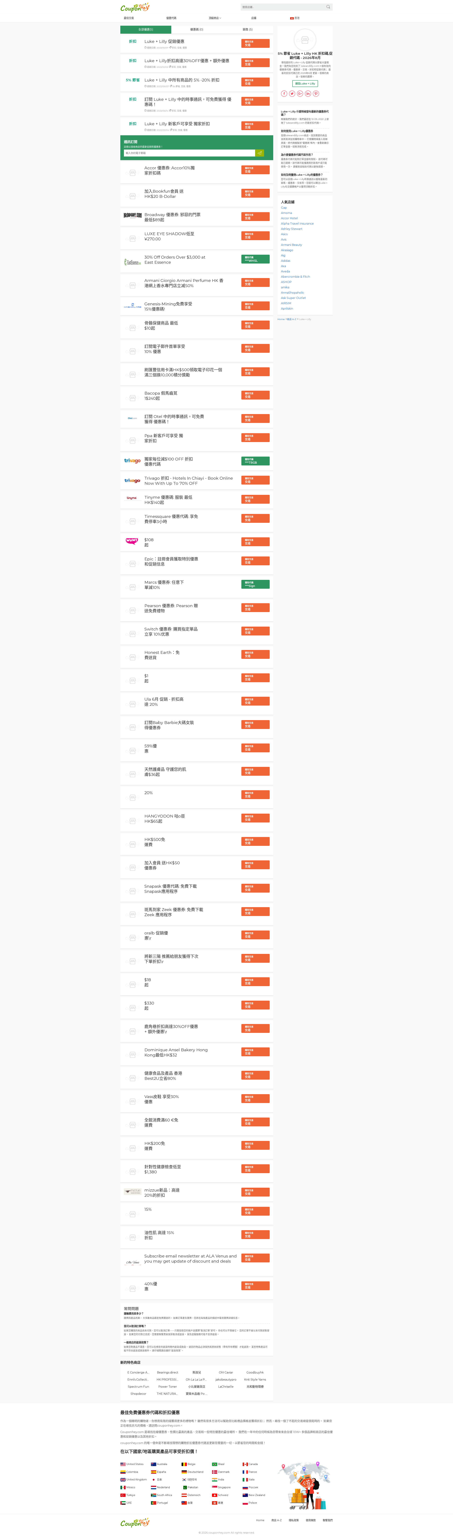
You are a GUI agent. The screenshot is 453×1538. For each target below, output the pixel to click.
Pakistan (192, 1487)
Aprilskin (287, 308)
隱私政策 (294, 1520)
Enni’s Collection (138, 1379)
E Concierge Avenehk (138, 1372)
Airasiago (287, 250)
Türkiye (130, 1495)
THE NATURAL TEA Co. (168, 1393)
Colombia (132, 1472)
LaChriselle (226, 1386)
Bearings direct (167, 1372)
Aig (283, 255)
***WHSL (251, 259)
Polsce (252, 1502)
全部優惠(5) (145, 29)
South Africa (164, 1495)
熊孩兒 (197, 1372)
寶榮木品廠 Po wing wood (197, 1393)
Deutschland (195, 1472)
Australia (161, 1464)
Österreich (193, 1495)
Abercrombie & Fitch (295, 276)
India (220, 1479)
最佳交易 (129, 18)
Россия (253, 1487)
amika (285, 287)
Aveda (285, 271)
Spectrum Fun (138, 1386)
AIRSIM (286, 303)
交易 (249, 43)
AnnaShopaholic (292, 292)
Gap (284, 207)
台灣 (190, 1502)
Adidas (285, 260)
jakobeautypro (226, 1379)
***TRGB (251, 461)
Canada (253, 1464)
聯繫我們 (328, 1520)
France (252, 1472)
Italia (251, 1479)
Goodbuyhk (255, 1372)
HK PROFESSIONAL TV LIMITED (168, 1379)
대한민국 (192, 1479)
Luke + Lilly (305, 319)
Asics (284, 234)
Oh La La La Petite (197, 1379)
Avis (283, 239)
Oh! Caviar (226, 1372)
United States (134, 1464)
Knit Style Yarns (255, 1379)
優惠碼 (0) (196, 29)
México (130, 1487)
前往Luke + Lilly (305, 83)
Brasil (220, 1464)
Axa (283, 266)
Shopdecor (138, 1393)
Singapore (224, 1487)
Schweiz (222, 1495)
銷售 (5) (248, 29)
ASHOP (286, 282)
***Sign (250, 584)
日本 (159, 1479)
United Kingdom (136, 1479)
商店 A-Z (291, 319)
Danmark (223, 1472)
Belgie (191, 1464)
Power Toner (167, 1386)
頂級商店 (214, 18)
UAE (129, 1502)
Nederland (163, 1487)
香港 (220, 1502)
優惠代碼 (171, 18)
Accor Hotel (289, 218)
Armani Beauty (291, 245)
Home (281, 319)
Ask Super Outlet (293, 298)
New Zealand (256, 1495)
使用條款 (311, 1520)
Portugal (162, 1502)
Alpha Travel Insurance (297, 223)
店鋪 (253, 18)
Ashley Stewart (291, 229)
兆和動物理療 (255, 1386)
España (161, 1472)
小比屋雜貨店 (196, 1386)
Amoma (286, 213)
